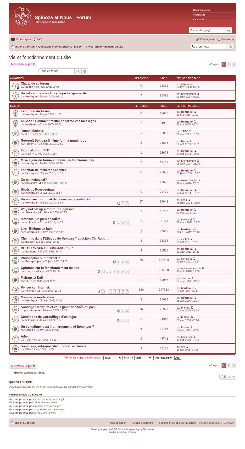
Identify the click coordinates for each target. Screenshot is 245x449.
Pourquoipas (33, 261)
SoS (27, 280)
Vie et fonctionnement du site (40, 57)
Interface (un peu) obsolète (40, 219)
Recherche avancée (85, 71)
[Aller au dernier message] (191, 84)
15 (123, 291)
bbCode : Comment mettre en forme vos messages (58, 121)
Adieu (25, 336)
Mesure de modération (37, 297)
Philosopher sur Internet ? (40, 258)
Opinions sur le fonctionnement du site (50, 268)
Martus (185, 141)
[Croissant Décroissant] (163, 357)
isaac (28, 153)
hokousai (186, 219)
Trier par (129, 357)
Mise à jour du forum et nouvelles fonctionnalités (57, 160)
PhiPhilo (29, 290)
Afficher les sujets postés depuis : (83, 357)
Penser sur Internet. (35, 287)
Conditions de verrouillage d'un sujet (48, 317)
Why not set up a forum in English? (47, 209)
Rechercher (230, 46)
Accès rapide (23, 39)
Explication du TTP (35, 150)
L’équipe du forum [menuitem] (143, 422)
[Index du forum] (22, 15)
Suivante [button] (234, 64)
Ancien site (199, 14)
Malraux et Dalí (32, 277)
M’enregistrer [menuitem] (207, 39)
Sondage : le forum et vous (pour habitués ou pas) (58, 307)
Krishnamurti (188, 93)
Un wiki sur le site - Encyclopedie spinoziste (54, 93)
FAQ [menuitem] (39, 39)
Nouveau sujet (21, 64)
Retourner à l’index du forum (28, 372)
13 (114, 291)
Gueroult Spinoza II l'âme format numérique (53, 140)
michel (29, 241)
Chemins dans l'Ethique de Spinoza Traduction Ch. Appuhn (65, 238)
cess (184, 199)
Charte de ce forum (35, 83)
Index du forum (25, 422)
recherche (31, 222)
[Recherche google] (228, 30)
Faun (28, 339)
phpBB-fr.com (129, 432)
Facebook (198, 19)
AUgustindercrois (191, 268)
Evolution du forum (35, 111)
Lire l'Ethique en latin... (38, 228)
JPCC (28, 134)
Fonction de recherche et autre (43, 170)
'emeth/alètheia (32, 131)
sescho (185, 278)
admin (29, 86)
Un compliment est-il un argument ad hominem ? (57, 326)
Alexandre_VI (33, 183)
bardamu (31, 124)
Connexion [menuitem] (227, 39)
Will (27, 349)
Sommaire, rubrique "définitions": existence (53, 346)
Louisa (29, 271)
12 (110, 291)
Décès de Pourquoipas (37, 189)
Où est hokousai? (34, 180)
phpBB (111, 429)
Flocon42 (30, 143)
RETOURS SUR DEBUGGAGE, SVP (47, 248)
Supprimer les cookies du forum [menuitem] (177, 422)
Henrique (31, 96)
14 (118, 291)
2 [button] (228, 64)
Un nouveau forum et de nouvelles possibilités (55, 199)
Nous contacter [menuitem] (118, 422)
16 (127, 291)
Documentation (201, 10)
